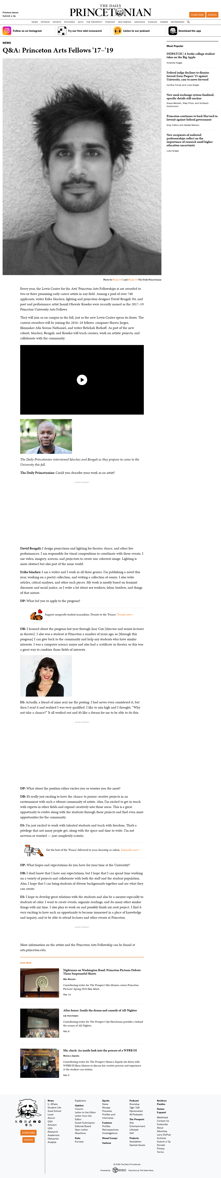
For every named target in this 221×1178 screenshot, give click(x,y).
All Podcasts (136, 1114)
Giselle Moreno (191, 125)
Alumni (51, 1117)
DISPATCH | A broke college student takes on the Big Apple (191, 55)
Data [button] (80, 21)
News (51, 1100)
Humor (164, 21)
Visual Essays (109, 1138)
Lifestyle (133, 1129)
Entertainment (137, 1126)
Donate (212, 14)
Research (53, 1131)
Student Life (54, 1107)
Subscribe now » (130, 850)
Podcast (134, 1100)
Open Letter (81, 1129)
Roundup (134, 1104)
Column (79, 1108)
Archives (139, 21)
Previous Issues (10, 12)
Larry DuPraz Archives (164, 1136)
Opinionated (136, 1111)
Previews (107, 1111)
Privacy (161, 1148)
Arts (131, 1122)
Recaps (106, 1107)
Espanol (161, 1112)
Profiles (106, 1126)
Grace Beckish (174, 103)
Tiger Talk (134, 1107)
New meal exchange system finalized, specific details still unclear (190, 96)
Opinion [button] (45, 21)
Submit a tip (9, 15)
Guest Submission (85, 1122)
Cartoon (106, 1143)
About (160, 1127)
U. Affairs (53, 1104)
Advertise (162, 1131)
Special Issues (137, 1145)
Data (77, 1138)
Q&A (50, 1121)
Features (107, 1122)
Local (50, 1114)
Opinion (79, 1105)
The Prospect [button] (94, 21)
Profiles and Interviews (108, 1116)
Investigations (109, 1133)
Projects (134, 1138)
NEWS (7, 43)
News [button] (35, 21)
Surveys (79, 1141)
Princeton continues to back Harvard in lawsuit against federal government (192, 118)
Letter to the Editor (85, 1112)
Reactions (80, 1133)
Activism (52, 1124)
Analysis (52, 1142)
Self (131, 1133)
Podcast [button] (110, 21)
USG (50, 1128)
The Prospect (136, 1119)
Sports (105, 1100)
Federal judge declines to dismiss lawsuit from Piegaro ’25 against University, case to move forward (188, 76)
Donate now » (125, 614)
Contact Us (163, 1120)
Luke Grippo (193, 85)
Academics (53, 1135)
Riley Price (188, 103)
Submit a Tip (164, 1141)
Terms (160, 1151)
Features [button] (69, 21)
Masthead (162, 1117)
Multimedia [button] (124, 21)
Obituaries (53, 1138)
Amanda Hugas (174, 62)
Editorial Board (83, 1126)
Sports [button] (57, 21)
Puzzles (152, 21)
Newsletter (135, 1141)
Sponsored (177, 21)
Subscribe (197, 14)
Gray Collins (173, 125)
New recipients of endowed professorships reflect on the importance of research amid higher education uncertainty (190, 140)
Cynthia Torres (174, 85)
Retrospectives (110, 1129)
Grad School (54, 1111)
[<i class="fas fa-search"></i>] (188, 22)
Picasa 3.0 (117, 279)
